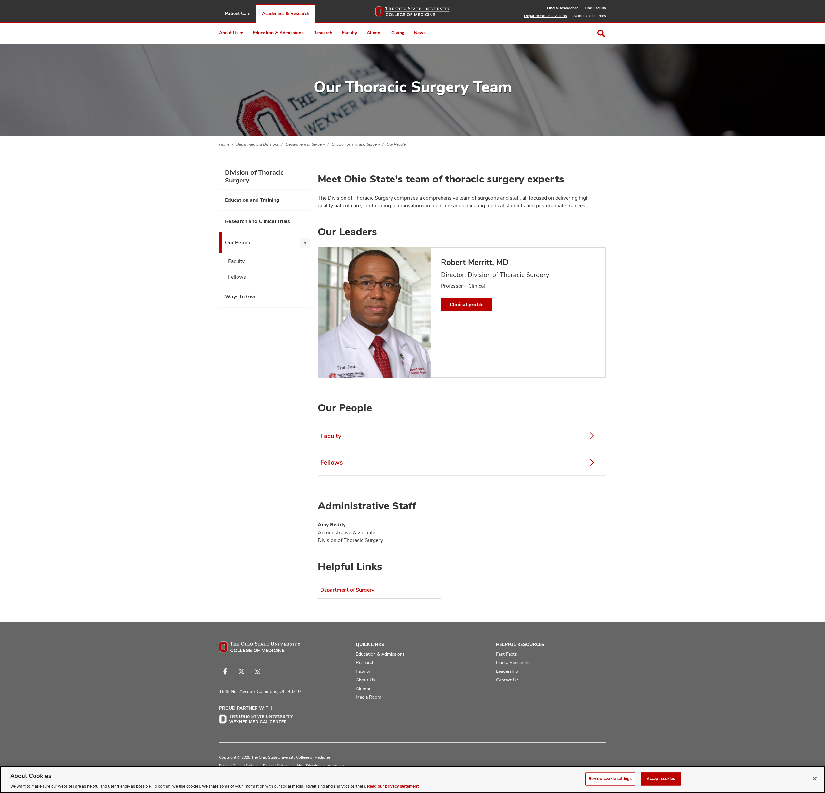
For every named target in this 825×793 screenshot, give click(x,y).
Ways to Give (241, 296)
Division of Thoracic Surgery (356, 144)
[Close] (815, 778)
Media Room (368, 697)
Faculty (349, 32)
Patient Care (237, 13)
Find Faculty (595, 8)
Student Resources (589, 16)
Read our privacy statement (393, 786)
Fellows (237, 276)
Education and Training (252, 200)
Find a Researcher (562, 8)
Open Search (601, 33)
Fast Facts (506, 654)
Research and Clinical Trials (257, 221)
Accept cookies (661, 778)
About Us (228, 32)
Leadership (507, 671)
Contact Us (507, 680)
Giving (397, 32)
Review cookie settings (610, 778)
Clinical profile (467, 304)
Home (224, 144)
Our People (396, 144)
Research (322, 32)
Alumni (374, 32)
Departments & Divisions (545, 16)
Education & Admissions (278, 32)
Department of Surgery (305, 144)
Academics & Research (285, 13)
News (420, 32)
